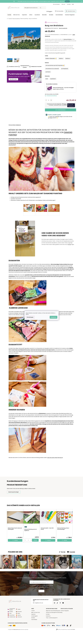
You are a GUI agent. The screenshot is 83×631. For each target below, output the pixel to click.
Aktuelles (33, 617)
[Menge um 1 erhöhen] (51, 100)
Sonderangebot (34, 616)
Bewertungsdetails (63, 28)
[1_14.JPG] (29, 211)
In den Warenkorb (61, 110)
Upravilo (71, 629)
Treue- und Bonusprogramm (52, 617)
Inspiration (33, 614)
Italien (19, 613)
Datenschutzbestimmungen (41, 587)
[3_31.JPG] (54, 211)
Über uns (63, 4)
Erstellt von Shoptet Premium (62, 629)
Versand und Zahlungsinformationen (53, 612)
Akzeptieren (53, 317)
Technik (33, 610)
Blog (61, 612)
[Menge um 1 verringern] (46, 100)
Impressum (48, 616)
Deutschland (11, 615)
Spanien (19, 615)
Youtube (72, 552)
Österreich (20, 616)
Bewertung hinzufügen (13, 492)
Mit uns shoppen (56, 4)
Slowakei (11, 611)
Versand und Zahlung (52, 95)
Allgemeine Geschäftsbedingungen (53, 610)
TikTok (69, 244)
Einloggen (49, 11)
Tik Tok (63, 552)
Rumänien (20, 611)
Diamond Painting (67, 39)
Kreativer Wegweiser (65, 610)
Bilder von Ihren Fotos (35, 612)
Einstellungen (30, 317)
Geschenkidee (34, 619)
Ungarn (19, 609)
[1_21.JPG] (41, 211)
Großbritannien (12, 616)
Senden (41, 591)
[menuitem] (9, 14)
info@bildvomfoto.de (39, 602)
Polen (10, 613)
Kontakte (69, 4)
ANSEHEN (67, 1)
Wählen (16, 540)
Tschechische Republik (12, 609)
